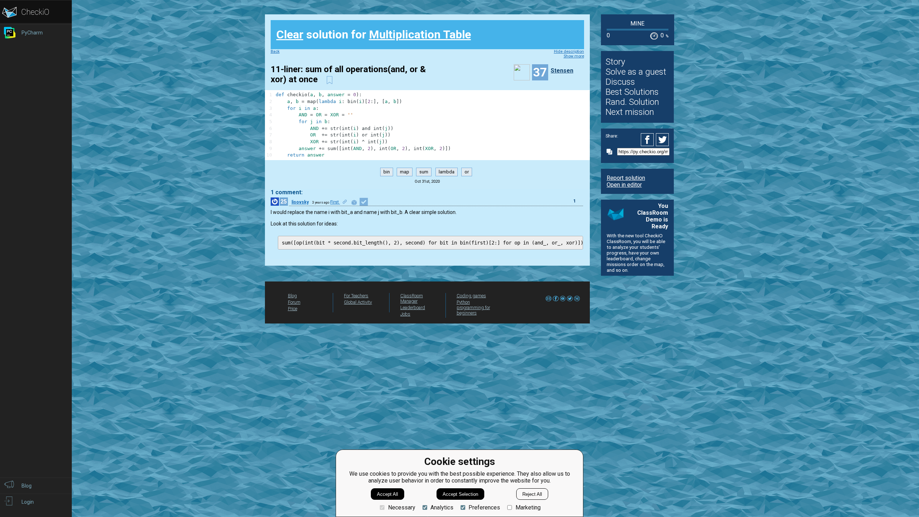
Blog (292, 295)
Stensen (562, 70)
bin (386, 171)
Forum (294, 302)
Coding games (471, 295)
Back (275, 51)
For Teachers (356, 295)
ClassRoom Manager (411, 298)
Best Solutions (632, 92)
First (335, 202)
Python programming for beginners (473, 307)
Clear (289, 34)
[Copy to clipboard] (611, 151)
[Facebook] (648, 139)
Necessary (401, 507)
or (467, 171)
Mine (637, 23)
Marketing (528, 507)
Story (615, 62)
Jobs (405, 314)
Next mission (630, 112)
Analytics (441, 507)
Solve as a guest (636, 72)
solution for (373, 34)
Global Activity (358, 302)
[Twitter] (663, 139)
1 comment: (287, 192)
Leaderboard (412, 307)
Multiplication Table (420, 34)
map (404, 171)
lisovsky (300, 202)
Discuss (620, 82)
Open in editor (624, 184)
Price (292, 308)
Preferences (484, 507)
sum (423, 171)
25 (283, 201)
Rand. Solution (632, 102)
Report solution (626, 177)
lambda (446, 171)
